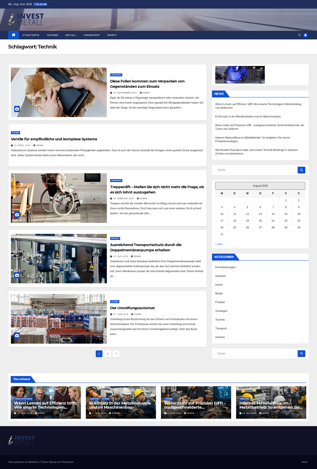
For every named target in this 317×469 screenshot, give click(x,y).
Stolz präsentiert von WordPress (24, 462)
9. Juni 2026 (99, 413)
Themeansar (67, 462)
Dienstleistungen (225, 267)
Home (304, 462)
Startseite (31, 35)
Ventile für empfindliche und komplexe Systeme (54, 139)
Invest (112, 35)
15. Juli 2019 (121, 256)
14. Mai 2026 (250, 413)
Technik (52, 35)
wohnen (220, 337)
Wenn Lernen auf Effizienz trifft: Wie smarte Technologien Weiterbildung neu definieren (45, 407)
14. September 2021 (125, 93)
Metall (70, 35)
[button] (299, 35)
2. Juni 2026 (174, 413)
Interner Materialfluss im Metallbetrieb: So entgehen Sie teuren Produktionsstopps (269, 407)
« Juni (218, 244)
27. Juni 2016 (121, 314)
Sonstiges (221, 311)
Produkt (115, 238)
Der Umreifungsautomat (132, 308)
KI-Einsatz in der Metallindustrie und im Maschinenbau (248, 116)
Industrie (220, 276)
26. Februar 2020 (124, 198)
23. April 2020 (22, 145)
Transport (91, 35)
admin (146, 93)
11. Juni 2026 (25, 413)
